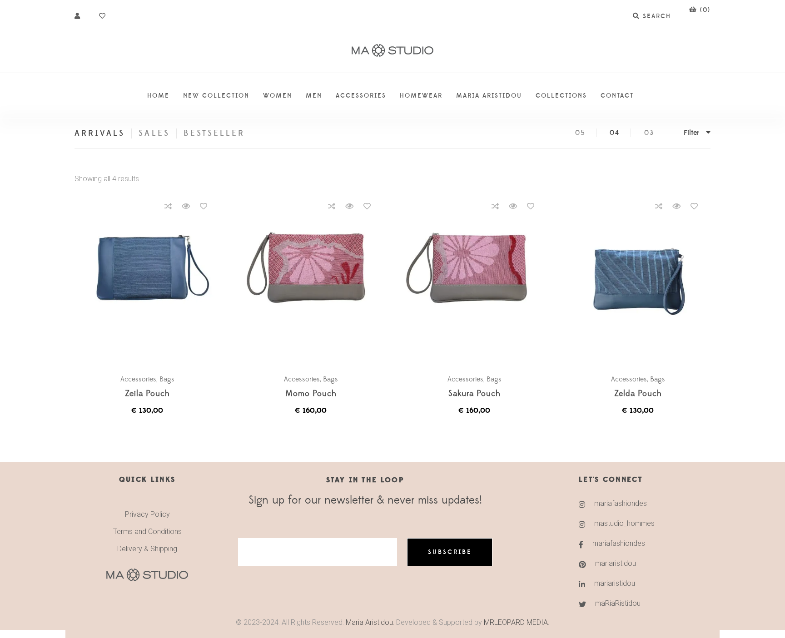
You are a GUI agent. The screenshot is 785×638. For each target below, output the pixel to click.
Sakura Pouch (474, 394)
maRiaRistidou (618, 603)
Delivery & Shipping (147, 548)
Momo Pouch (311, 394)
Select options (151, 281)
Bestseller (214, 133)
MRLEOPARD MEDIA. (516, 622)
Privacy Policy (147, 514)
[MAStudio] (392, 51)
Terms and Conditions (147, 531)
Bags (166, 379)
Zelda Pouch (638, 394)
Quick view (186, 206)
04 (615, 133)
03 (649, 133)
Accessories (138, 379)
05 (580, 133)
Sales (154, 133)
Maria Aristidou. (369, 622)
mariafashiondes (620, 503)
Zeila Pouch (147, 394)
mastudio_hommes (624, 523)
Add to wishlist (203, 206)
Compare (168, 206)
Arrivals (100, 133)
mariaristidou (615, 563)
